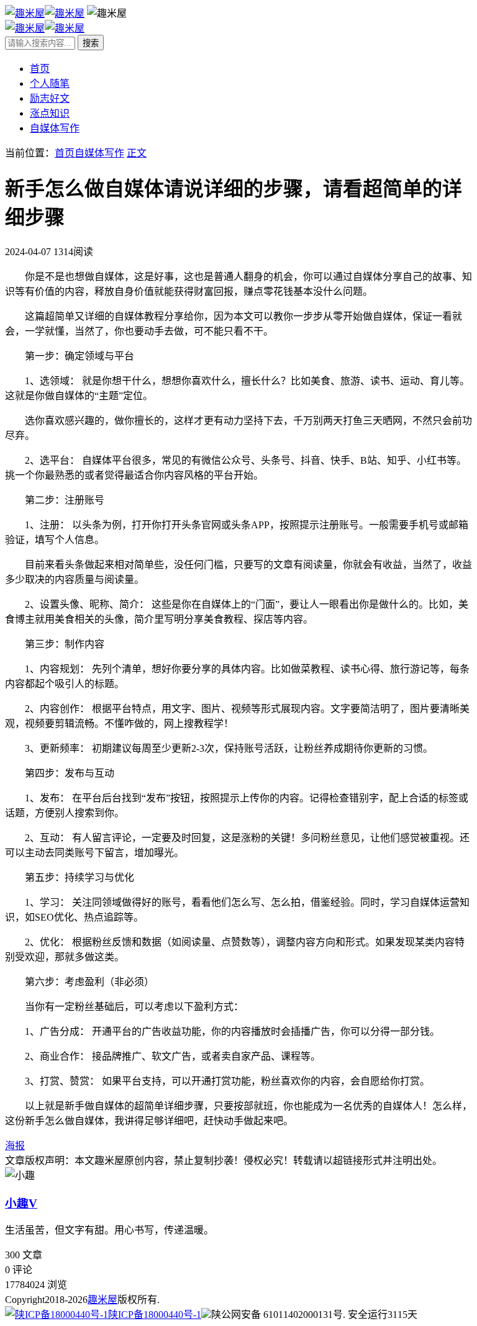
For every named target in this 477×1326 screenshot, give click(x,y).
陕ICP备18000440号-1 (154, 1314)
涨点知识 (50, 113)
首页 (40, 68)
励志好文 (50, 98)
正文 (137, 153)
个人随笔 (50, 83)
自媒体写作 (55, 128)
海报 (15, 1145)
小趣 (21, 1203)
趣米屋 (102, 1299)
